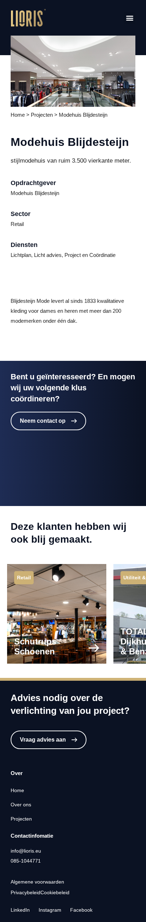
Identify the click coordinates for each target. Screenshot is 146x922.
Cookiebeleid (54, 892)
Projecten (21, 819)
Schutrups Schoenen (35, 646)
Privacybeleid (25, 892)
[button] (129, 18)
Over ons (21, 804)
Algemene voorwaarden (37, 882)
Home (17, 790)
